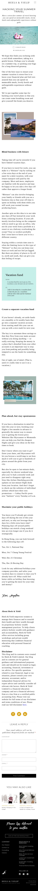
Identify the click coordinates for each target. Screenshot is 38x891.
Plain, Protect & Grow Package (26, 854)
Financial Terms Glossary (26, 865)
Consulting (5, 850)
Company (6, 842)
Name (4, 755)
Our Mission (6, 845)
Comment (6, 736)
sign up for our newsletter (19, 835)
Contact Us (5, 847)
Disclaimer (33, 884)
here (24, 705)
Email (4, 763)
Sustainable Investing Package (26, 862)
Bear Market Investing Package (26, 846)
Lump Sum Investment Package (26, 858)
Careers (4, 853)
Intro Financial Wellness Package (26, 850)
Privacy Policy (32, 881)
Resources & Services (24, 842)
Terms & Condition (31, 882)
